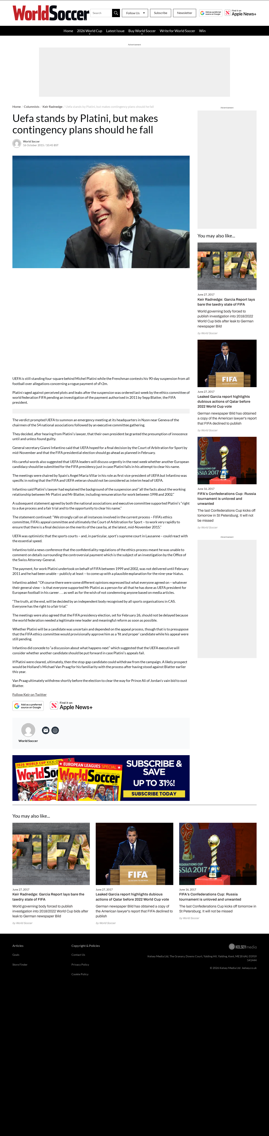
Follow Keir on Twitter (29, 694)
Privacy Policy (80, 964)
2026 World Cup (89, 31)
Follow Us (133, 13)
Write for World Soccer (177, 31)
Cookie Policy (79, 974)
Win (202, 31)
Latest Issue (115, 31)
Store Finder (20, 964)
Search (116, 13)
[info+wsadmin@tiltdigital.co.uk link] (45, 730)
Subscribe (160, 13)
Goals (15, 954)
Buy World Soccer (142, 31)
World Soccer (31, 141)
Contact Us (78, 954)
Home (68, 31)
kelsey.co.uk (249, 968)
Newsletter (184, 13)
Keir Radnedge (52, 106)
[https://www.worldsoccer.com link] (55, 730)
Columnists (31, 106)
